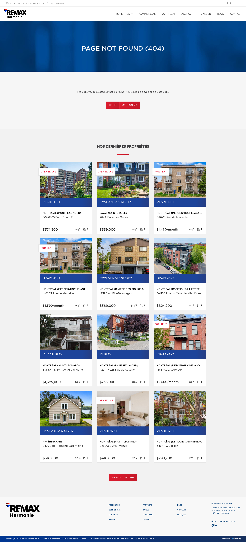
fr (239, 3)
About (112, 519)
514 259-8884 (57, 3)
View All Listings (123, 478)
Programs (148, 515)
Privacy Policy (113, 539)
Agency (186, 14)
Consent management (144, 539)
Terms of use (127, 539)
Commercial (147, 14)
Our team (168, 14)
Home (112, 105)
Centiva (236, 539)
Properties (122, 14)
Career (206, 14)
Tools (146, 510)
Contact (236, 14)
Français (181, 515)
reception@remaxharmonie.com (26, 3)
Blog (220, 14)
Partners (147, 505)
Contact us (129, 105)
